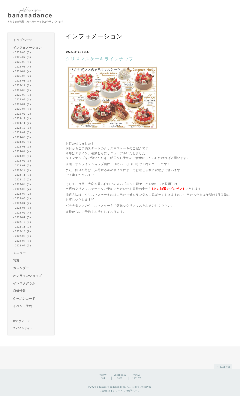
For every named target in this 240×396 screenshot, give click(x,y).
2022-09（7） (23, 236)
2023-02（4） (23, 212)
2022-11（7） (23, 226)
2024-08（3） (23, 137)
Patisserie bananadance (111, 386)
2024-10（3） (23, 127)
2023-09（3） (23, 184)
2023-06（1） (23, 198)
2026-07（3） (23, 57)
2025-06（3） (23, 94)
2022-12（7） (23, 222)
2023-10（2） (23, 179)
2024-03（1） (23, 156)
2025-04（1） (23, 104)
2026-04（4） (23, 71)
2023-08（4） (23, 189)
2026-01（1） (23, 80)
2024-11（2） (23, 123)
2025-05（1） (23, 99)
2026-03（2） (23, 76)
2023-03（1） (23, 207)
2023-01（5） (23, 217)
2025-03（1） (23, 109)
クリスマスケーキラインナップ (100, 58)
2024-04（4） (23, 151)
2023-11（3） (23, 175)
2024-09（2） (23, 132)
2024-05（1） (23, 146)
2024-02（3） (23, 160)
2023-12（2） (23, 170)
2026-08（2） (23, 52)
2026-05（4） (23, 66)
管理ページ (133, 390)
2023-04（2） (23, 203)
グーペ (119, 390)
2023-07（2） (23, 193)
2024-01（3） (23, 165)
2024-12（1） (23, 118)
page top (224, 367)
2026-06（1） (23, 62)
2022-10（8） (23, 231)
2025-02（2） (23, 113)
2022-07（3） (23, 245)
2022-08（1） (23, 241)
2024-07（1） (23, 142)
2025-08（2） (23, 90)
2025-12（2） (23, 85)
